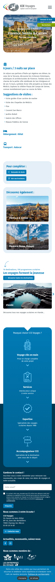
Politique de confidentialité (38, 574)
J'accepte (22, 578)
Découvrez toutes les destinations (20, 277)
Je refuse (34, 578)
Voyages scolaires (20, 18)
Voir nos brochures (18, 178)
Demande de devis (18, 172)
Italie (32, 18)
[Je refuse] (52, 574)
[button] (50, 7)
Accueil (8, 18)
